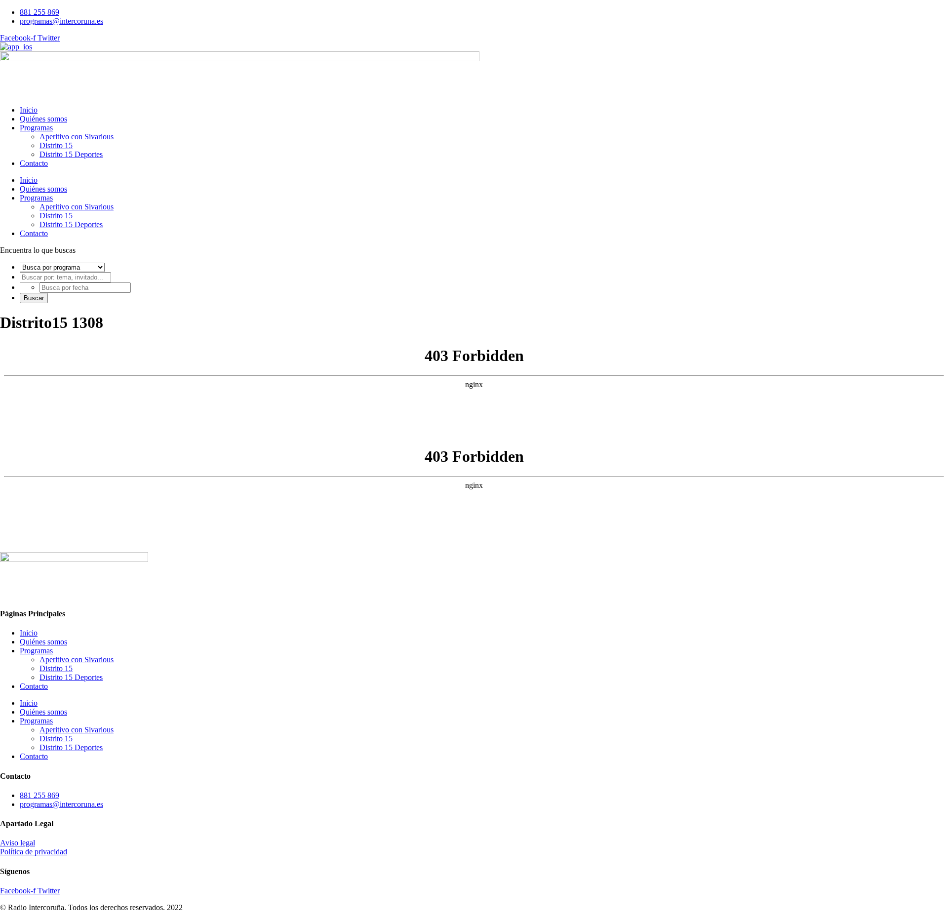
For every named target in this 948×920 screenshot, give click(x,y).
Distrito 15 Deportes (71, 154)
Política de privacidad (33, 851)
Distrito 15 (56, 145)
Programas (36, 127)
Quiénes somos (43, 119)
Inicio (29, 110)
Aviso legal (17, 843)
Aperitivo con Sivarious (77, 136)
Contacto (34, 163)
